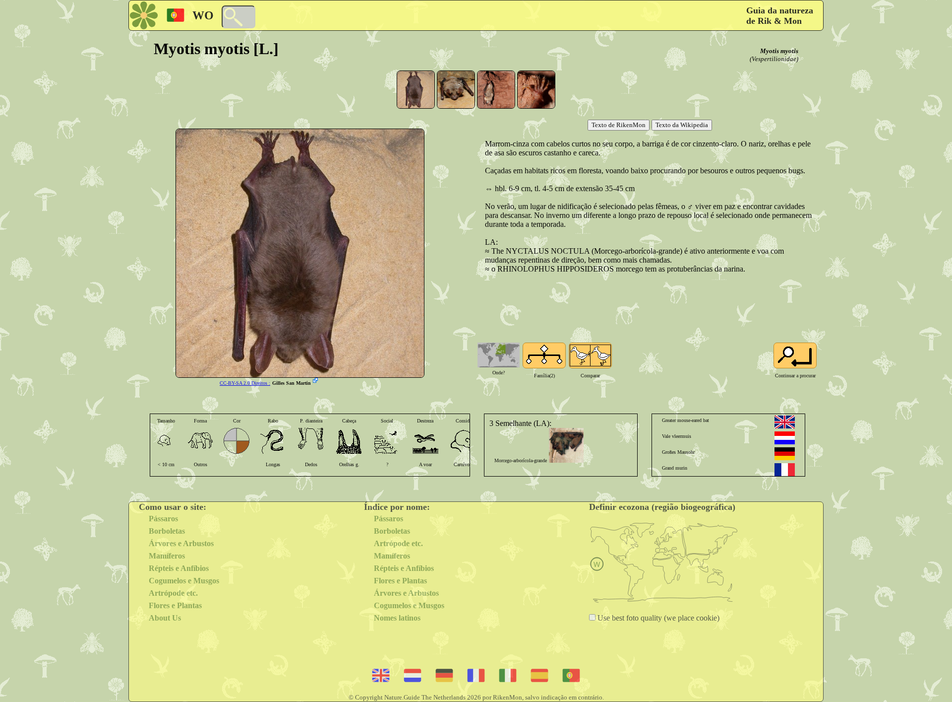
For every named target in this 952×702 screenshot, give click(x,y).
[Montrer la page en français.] (784, 469)
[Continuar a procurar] (795, 355)
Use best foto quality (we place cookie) (657, 618)
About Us (165, 618)
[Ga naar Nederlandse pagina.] (784, 437)
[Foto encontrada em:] (316, 381)
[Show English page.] (784, 422)
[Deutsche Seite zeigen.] (784, 453)
